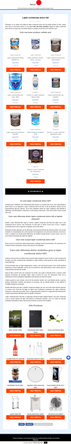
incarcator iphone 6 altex (35, 359)
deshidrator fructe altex (15, 385)
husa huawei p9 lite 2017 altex (55, 386)
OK (45, 442)
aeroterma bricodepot (55, 414)
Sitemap (35, 440)
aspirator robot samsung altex (35, 386)
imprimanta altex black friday (35, 331)
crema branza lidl (56, 359)
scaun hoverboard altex (56, 330)
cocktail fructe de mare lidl (15, 359)
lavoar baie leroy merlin (35, 414)
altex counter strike (15, 330)
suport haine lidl (15, 414)
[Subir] (68, 357)
